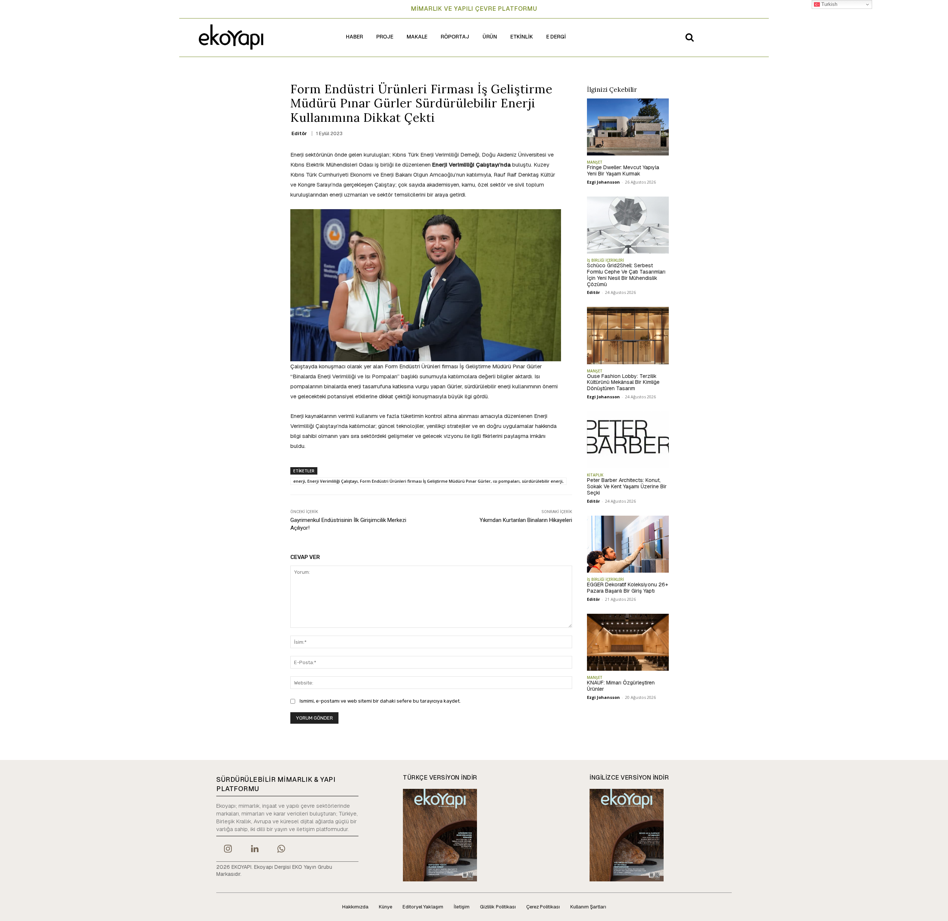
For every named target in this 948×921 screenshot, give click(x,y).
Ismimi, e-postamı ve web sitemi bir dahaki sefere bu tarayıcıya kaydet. (380, 701)
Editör (299, 133)
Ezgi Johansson (603, 182)
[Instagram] (227, 849)
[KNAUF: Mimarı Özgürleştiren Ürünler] (628, 642)
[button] (689, 37)
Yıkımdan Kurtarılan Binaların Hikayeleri (526, 520)
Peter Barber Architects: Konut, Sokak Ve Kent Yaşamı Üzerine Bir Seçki (627, 486)
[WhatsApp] (281, 849)
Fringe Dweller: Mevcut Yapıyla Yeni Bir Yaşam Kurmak (623, 170)
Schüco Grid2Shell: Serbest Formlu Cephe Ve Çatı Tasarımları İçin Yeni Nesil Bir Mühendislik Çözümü (626, 274)
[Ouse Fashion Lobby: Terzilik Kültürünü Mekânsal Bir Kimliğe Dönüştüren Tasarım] (628, 335)
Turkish (828, 4)
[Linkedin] (254, 849)
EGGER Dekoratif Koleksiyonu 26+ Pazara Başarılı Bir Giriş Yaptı (627, 587)
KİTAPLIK (595, 475)
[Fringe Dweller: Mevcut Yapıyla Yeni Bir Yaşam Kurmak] (628, 126)
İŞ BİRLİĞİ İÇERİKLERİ (605, 260)
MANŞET (594, 162)
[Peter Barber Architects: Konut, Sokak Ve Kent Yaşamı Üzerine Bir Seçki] (628, 439)
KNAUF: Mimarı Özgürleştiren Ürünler (621, 685)
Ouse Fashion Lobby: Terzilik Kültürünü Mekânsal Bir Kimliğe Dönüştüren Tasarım (623, 382)
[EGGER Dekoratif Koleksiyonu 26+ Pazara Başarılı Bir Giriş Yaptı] (628, 544)
